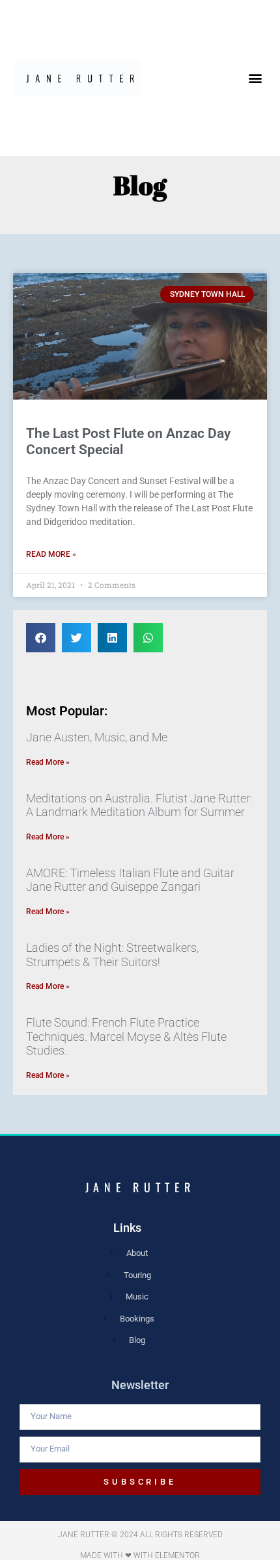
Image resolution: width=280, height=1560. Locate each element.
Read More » (51, 554)
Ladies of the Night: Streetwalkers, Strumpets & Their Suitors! (112, 955)
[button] (255, 78)
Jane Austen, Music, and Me (96, 737)
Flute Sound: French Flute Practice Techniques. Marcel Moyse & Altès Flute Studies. (126, 1036)
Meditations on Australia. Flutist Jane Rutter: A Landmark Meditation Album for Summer (139, 805)
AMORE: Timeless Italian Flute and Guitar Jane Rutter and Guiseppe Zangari (130, 880)
